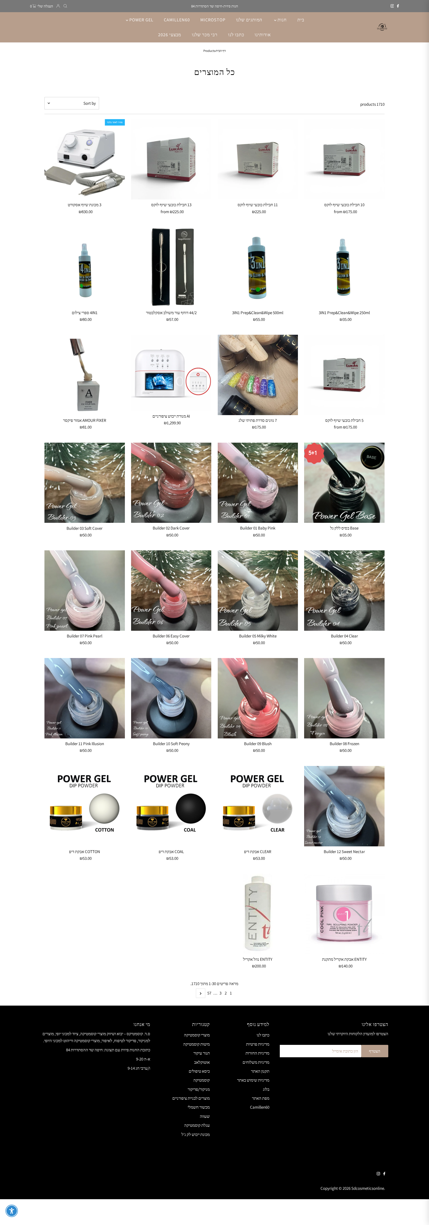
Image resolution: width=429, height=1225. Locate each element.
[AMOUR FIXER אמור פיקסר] (84, 375)
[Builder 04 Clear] (344, 590)
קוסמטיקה (201, 1080)
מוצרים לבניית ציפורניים (191, 1098)
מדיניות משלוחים (256, 1062)
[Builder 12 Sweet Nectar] (344, 806)
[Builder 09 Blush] (258, 698)
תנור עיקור (201, 1053)
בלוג (266, 1089)
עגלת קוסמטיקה (197, 1125)
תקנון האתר (260, 1071)
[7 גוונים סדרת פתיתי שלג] (258, 375)
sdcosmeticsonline (367, 1188)
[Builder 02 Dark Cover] (171, 483)
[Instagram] (392, 6)
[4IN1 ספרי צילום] (84, 267)
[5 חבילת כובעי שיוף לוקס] (344, 375)
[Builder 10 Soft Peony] (171, 698)
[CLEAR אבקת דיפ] (258, 806)
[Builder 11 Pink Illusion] (84, 698)
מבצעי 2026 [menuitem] (169, 34)
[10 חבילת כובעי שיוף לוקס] (344, 159)
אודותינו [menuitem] (263, 34)
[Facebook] (398, 6)
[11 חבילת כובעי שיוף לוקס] (258, 159)
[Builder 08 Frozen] (344, 698)
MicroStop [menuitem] (212, 20)
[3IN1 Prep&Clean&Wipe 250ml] (344, 267)
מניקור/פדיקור (199, 1089)
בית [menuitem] (300, 20)
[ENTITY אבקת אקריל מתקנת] (344, 914)
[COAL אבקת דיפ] (171, 806)
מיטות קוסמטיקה (196, 1044)
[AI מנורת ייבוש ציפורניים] (171, 373)
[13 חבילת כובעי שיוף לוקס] (171, 159)
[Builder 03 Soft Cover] (84, 483)
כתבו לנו (263, 1035)
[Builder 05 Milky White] (258, 590)
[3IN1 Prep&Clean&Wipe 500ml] (258, 267)
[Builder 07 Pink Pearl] (84, 590)
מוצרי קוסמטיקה (197, 1035)
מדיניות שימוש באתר (253, 1080)
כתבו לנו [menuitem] (236, 34)
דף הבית (221, 51)
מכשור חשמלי (199, 1107)
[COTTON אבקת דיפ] (84, 806)
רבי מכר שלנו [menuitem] (204, 34)
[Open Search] (65, 6)
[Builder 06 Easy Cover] (171, 590)
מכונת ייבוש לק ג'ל (195, 1134)
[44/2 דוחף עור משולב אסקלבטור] (171, 267)
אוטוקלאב (202, 1062)
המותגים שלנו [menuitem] (249, 20)
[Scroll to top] (419, 1215)
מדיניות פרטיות (257, 1044)
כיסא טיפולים (199, 1071)
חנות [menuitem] (281, 20)
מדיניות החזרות (257, 1053)
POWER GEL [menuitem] (140, 20)
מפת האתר (260, 1098)
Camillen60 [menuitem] (177, 20)
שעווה (205, 1116)
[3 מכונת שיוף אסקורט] (84, 159)
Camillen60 (259, 1107)
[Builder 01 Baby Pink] (258, 483)
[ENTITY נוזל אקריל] (258, 914)
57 (209, 993)
